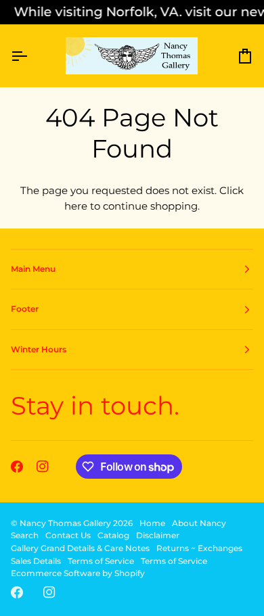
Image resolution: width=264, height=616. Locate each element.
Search (25, 535)
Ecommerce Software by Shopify (78, 573)
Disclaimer (157, 535)
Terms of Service (101, 561)
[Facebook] (17, 466)
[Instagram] (43, 466)
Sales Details (36, 561)
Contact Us (68, 535)
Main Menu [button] (33, 269)
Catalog (113, 535)
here (75, 205)
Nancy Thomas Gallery (65, 523)
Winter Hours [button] (38, 349)
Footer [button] (25, 309)
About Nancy (199, 523)
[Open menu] (31, 56)
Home (152, 523)
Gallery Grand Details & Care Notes (80, 548)
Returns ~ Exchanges (199, 548)
